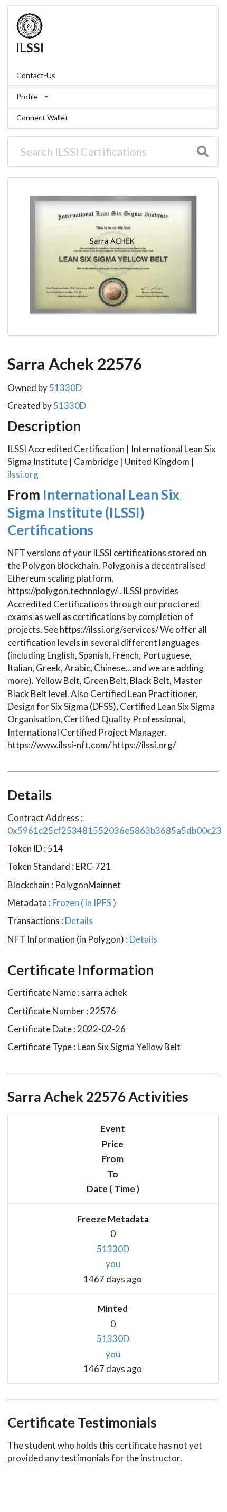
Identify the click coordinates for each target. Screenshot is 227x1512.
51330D (65, 387)
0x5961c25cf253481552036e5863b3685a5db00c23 (114, 830)
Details (78, 920)
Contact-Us (35, 75)
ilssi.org (23, 474)
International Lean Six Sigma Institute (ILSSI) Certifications (93, 512)
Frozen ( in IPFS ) (83, 902)
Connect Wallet (42, 117)
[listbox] (113, 96)
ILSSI (30, 47)
